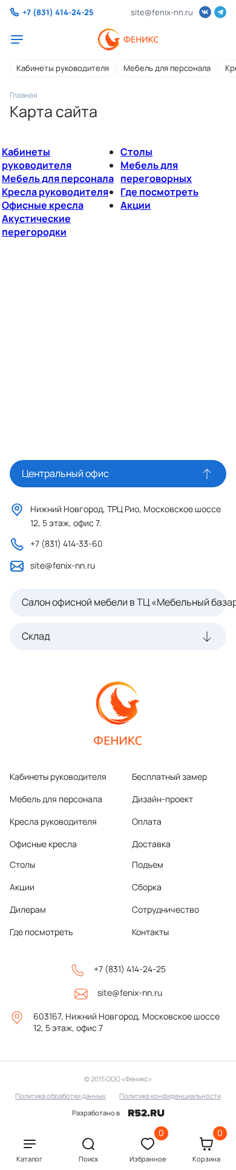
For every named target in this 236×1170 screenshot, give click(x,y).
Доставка (151, 844)
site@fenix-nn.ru (162, 12)
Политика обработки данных (60, 1095)
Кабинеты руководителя (62, 68)
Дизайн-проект (162, 799)
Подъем (147, 864)
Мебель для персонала (167, 68)
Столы (136, 151)
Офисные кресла (43, 205)
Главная (24, 95)
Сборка (147, 887)
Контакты (150, 932)
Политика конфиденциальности (170, 1095)
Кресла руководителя (55, 191)
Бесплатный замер (169, 776)
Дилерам (28, 909)
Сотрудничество (165, 909)
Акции (135, 205)
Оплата (147, 821)
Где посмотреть (159, 191)
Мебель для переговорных (156, 171)
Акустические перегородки (36, 225)
